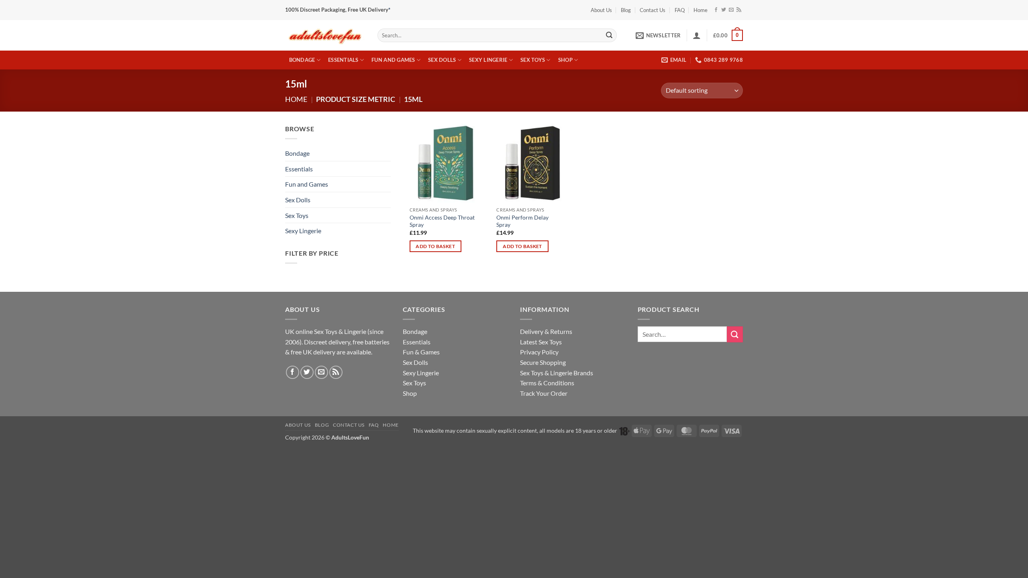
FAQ (680, 10)
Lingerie (355, 331)
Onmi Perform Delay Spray (522, 221)
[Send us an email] (731, 10)
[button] (658, 35)
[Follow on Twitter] (723, 10)
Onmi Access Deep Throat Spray (442, 221)
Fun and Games (393, 60)
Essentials (343, 60)
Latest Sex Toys (541, 342)
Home (700, 10)
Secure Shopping (543, 362)
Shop (565, 60)
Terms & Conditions (547, 383)
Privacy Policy (539, 352)
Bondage (302, 60)
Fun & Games (421, 352)
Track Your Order (543, 393)
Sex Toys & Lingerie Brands (556, 373)
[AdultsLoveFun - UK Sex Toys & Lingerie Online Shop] (325, 35)
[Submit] (609, 35)
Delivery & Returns (546, 331)
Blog (626, 10)
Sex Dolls (442, 60)
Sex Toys (532, 60)
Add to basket (435, 246)
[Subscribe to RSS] (738, 10)
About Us (601, 10)
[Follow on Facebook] (716, 10)
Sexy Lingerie (488, 60)
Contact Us (652, 10)
